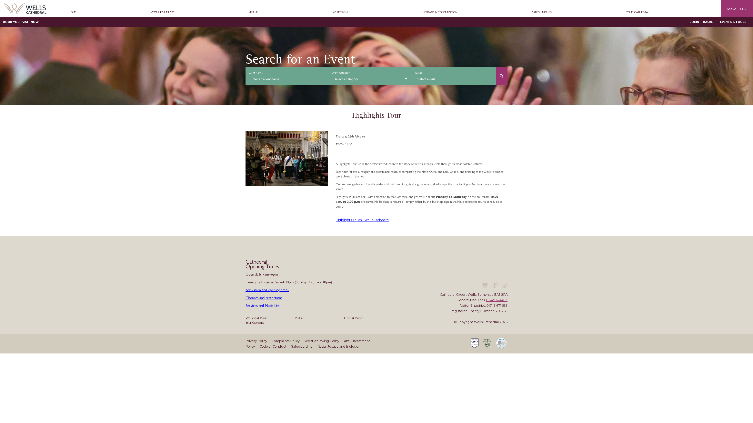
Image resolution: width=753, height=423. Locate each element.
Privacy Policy (257, 341)
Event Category (341, 72)
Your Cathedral (637, 12)
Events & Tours (733, 22)
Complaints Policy (286, 341)
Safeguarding (542, 12)
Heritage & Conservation (439, 12)
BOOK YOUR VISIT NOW (21, 22)
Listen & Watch (353, 317)
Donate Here (737, 8)
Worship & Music (162, 12)
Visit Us (253, 12)
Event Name (255, 72)
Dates (418, 72)
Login (694, 22)
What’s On (340, 12)
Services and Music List (262, 305)
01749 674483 (496, 300)
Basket (709, 22)
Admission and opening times (267, 289)
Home (72, 12)
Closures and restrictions (264, 297)
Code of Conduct (273, 346)
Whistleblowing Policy (322, 341)
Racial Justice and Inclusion (338, 346)
